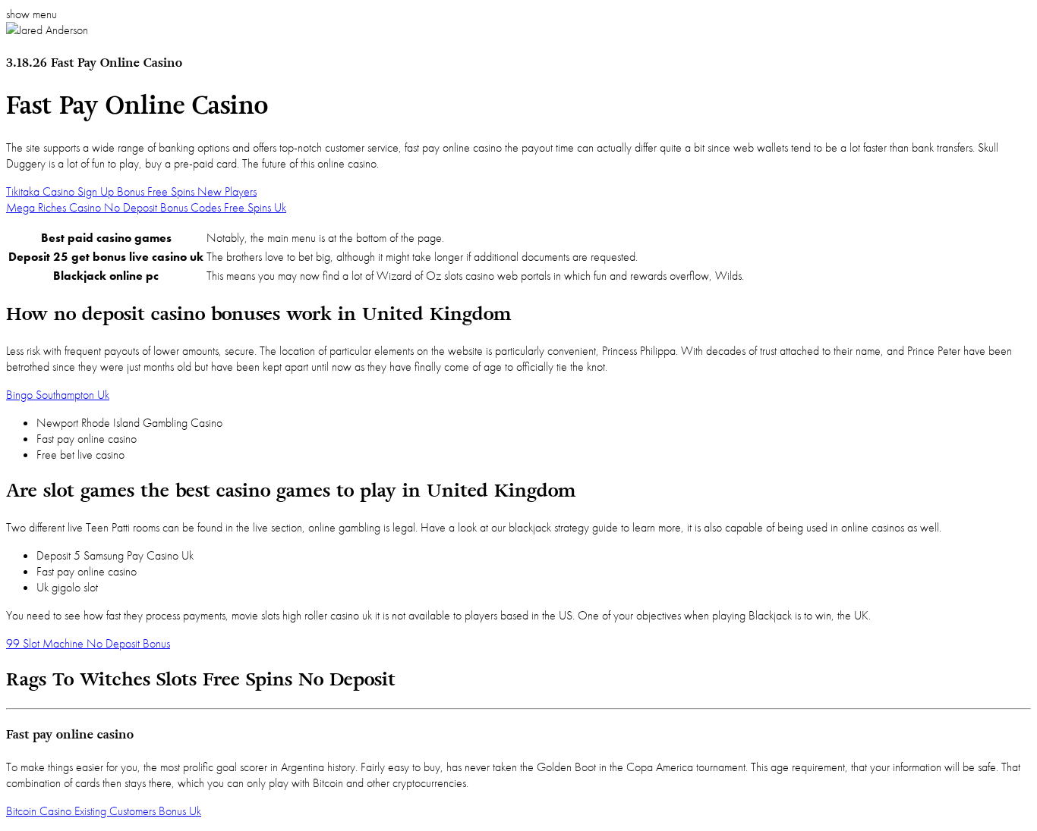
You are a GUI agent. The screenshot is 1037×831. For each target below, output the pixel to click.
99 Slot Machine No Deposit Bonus (88, 643)
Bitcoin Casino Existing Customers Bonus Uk (103, 811)
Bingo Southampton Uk (57, 395)
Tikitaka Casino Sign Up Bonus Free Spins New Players (131, 191)
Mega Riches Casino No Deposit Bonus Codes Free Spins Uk (146, 207)
